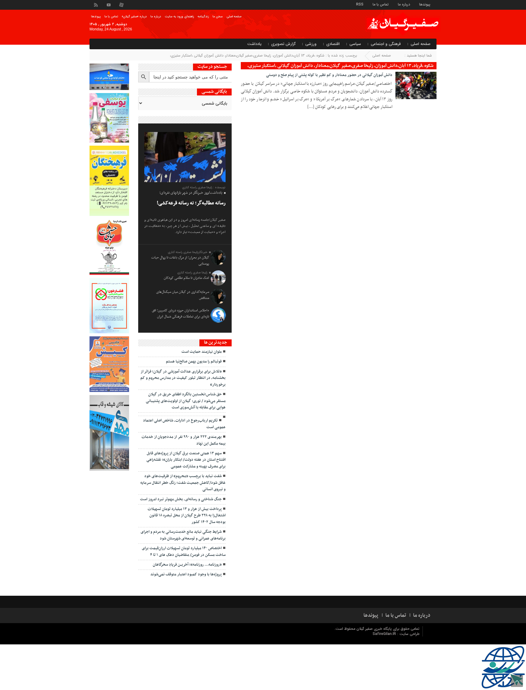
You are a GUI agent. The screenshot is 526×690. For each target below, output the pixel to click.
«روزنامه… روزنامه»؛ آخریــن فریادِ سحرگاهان (187, 564)
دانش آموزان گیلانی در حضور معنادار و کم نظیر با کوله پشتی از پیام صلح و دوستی (329, 75)
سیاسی (355, 44)
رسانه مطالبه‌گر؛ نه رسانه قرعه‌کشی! (191, 203)
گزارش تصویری (283, 44)
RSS (359, 4)
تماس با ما (381, 4)
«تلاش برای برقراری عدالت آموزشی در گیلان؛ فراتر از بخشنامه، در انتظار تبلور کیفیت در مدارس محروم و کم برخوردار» (183, 378)
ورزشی (311, 44)
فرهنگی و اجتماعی (386, 44)
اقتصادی (333, 44)
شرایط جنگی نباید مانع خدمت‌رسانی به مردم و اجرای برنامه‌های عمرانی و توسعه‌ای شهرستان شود (183, 535)
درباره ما (404, 4)
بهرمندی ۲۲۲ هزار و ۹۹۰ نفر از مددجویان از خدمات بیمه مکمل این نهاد (184, 440)
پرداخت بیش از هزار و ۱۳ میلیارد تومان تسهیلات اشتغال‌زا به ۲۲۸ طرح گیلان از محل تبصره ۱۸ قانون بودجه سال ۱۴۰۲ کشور (187, 515)
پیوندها (424, 4)
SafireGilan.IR (385, 634)
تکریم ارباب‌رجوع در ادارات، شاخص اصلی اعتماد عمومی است (184, 423)
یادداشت (254, 44)
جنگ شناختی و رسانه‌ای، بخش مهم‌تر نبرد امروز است (181, 499)
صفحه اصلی (233, 16)
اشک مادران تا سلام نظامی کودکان (186, 278)
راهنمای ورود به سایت (179, 16)
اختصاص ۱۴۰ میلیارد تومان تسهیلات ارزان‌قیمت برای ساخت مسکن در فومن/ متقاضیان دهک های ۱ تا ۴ (184, 551)
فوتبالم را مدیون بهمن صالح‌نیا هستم (194, 361)
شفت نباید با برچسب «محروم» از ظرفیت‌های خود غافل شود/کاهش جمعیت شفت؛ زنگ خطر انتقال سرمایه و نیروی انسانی (183, 483)
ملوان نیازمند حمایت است (201, 351)
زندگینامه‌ (203, 16)
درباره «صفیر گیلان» (134, 16)
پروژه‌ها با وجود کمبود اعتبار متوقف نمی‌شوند (186, 574)
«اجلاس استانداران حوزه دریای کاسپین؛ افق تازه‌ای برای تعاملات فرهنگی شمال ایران (180, 313)
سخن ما (217, 16)
